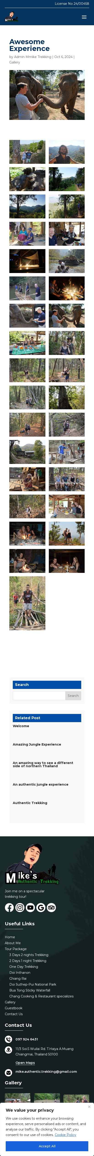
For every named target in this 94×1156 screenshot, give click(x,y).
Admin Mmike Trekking (32, 57)
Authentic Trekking (30, 803)
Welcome (21, 726)
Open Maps (25, 1063)
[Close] (89, 1106)
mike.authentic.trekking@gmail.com (46, 1072)
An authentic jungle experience (40, 784)
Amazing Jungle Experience (37, 744)
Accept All (47, 1146)
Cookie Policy (65, 1135)
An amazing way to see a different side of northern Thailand (43, 764)
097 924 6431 (27, 1039)
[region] (47, 1129)
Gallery (14, 62)
